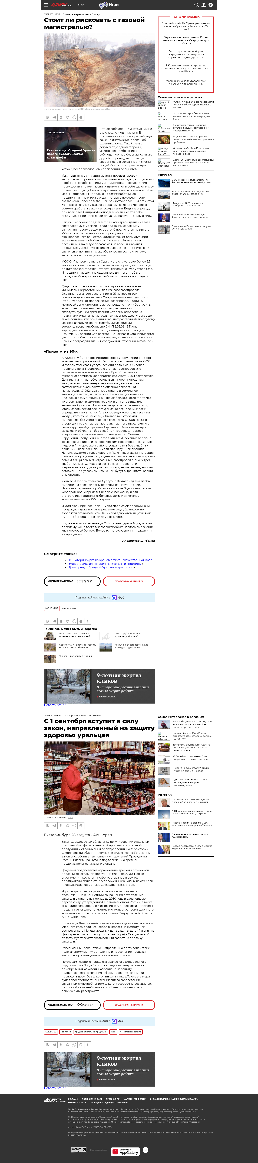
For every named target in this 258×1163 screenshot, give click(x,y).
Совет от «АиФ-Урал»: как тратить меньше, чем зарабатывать (77, 646)
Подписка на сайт (92, 1099)
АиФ (70, 817)
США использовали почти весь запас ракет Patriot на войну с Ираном (192, 812)
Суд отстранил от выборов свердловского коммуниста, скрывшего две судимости (186, 54)
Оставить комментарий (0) (129, 581)
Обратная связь (77, 1103)
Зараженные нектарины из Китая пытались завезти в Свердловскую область (186, 40)
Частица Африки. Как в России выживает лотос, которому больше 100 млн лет (192, 736)
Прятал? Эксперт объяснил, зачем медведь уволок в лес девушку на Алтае (191, 116)
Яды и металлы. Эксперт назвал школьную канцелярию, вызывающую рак (190, 782)
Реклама (73, 1099)
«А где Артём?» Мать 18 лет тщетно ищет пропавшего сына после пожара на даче (192, 151)
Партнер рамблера (98, 1150)
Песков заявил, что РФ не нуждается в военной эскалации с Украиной (192, 800)
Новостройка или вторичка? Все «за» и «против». (105, 563)
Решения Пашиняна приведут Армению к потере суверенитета (190, 215)
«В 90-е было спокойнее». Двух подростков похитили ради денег (191, 757)
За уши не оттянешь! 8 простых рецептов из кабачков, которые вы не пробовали (193, 139)
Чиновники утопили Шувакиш (75, 656)
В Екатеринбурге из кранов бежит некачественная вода (110, 560)
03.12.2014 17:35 (52, 14)
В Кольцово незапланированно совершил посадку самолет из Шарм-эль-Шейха (185, 68)
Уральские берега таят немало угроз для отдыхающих (131, 646)
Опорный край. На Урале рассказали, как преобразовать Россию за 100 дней (185, 26)
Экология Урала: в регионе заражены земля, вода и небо (75, 635)
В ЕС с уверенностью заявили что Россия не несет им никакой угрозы (191, 181)
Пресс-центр (113, 1099)
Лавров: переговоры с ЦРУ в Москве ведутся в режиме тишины (192, 847)
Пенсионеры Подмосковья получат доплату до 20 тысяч (191, 227)
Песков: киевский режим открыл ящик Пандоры (190, 835)
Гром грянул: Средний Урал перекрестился (101, 567)
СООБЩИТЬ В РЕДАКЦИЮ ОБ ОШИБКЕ (109, 1103)
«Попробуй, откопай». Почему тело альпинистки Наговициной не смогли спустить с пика (192, 724)
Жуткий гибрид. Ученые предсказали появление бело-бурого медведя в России (193, 105)
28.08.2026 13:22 (52, 715)
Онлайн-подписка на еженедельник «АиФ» (174, 1099)
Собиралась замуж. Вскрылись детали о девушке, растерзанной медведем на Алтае (191, 128)
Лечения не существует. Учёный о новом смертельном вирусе (191, 769)
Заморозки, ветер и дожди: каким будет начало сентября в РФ (190, 192)
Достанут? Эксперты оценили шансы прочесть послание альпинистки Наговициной (193, 162)
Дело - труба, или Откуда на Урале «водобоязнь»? (130, 635)
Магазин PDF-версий (135, 1099)
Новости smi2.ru (55, 705)
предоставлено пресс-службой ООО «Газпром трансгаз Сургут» (79, 109)
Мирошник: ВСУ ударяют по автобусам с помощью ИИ (187, 204)
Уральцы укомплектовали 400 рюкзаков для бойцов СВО (186, 83)
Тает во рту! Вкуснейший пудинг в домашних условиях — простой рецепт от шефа (191, 747)
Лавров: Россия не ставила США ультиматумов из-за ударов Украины (192, 824)
